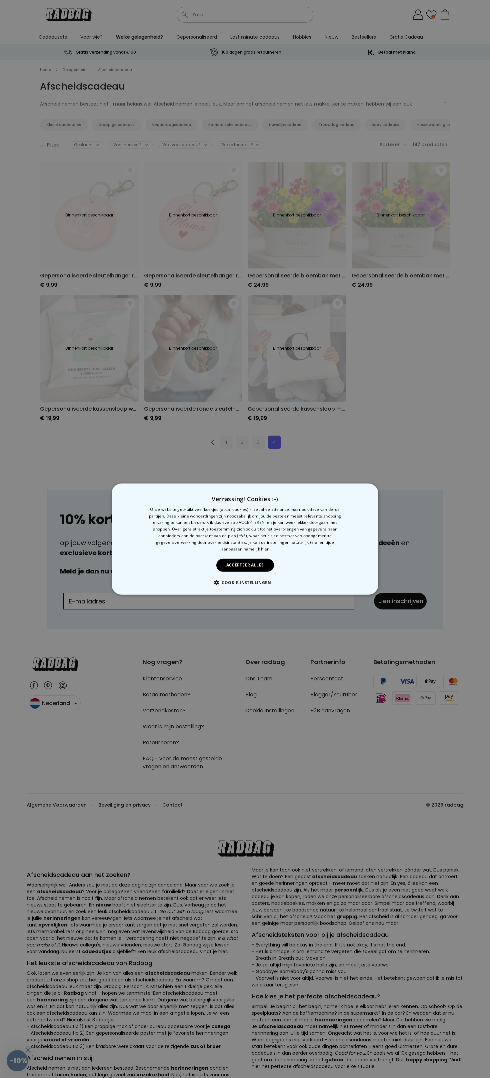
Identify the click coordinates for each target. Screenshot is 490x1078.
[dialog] (245, 538)
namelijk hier (256, 548)
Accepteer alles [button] (245, 565)
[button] (245, 582)
